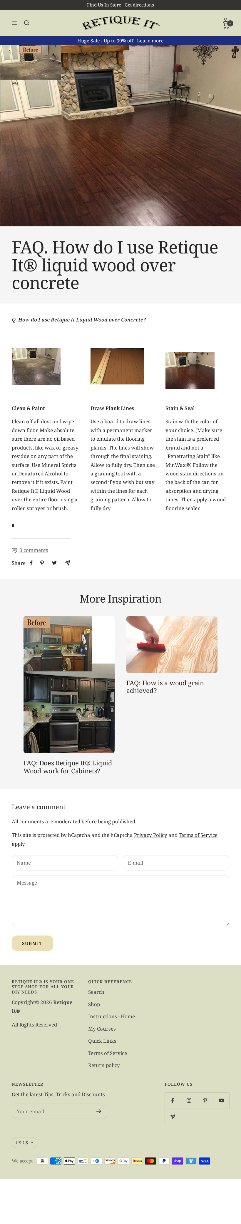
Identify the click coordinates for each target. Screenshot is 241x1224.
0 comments (33, 550)
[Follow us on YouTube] (221, 1100)
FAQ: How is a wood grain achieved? (165, 686)
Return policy (104, 1065)
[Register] (98, 1111)
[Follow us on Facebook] (173, 1100)
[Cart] (226, 26)
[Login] (226, 20)
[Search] (26, 23)
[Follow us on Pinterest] (205, 1100)
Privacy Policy (150, 835)
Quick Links (102, 1040)
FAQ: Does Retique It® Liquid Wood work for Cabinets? (68, 766)
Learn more (150, 40)
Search (96, 992)
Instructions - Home (111, 1016)
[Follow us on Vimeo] (173, 1117)
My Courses (102, 1028)
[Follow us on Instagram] (189, 1100)
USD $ (22, 1142)
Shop (94, 1004)
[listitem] (31, 562)
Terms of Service (198, 835)
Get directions (139, 5)
